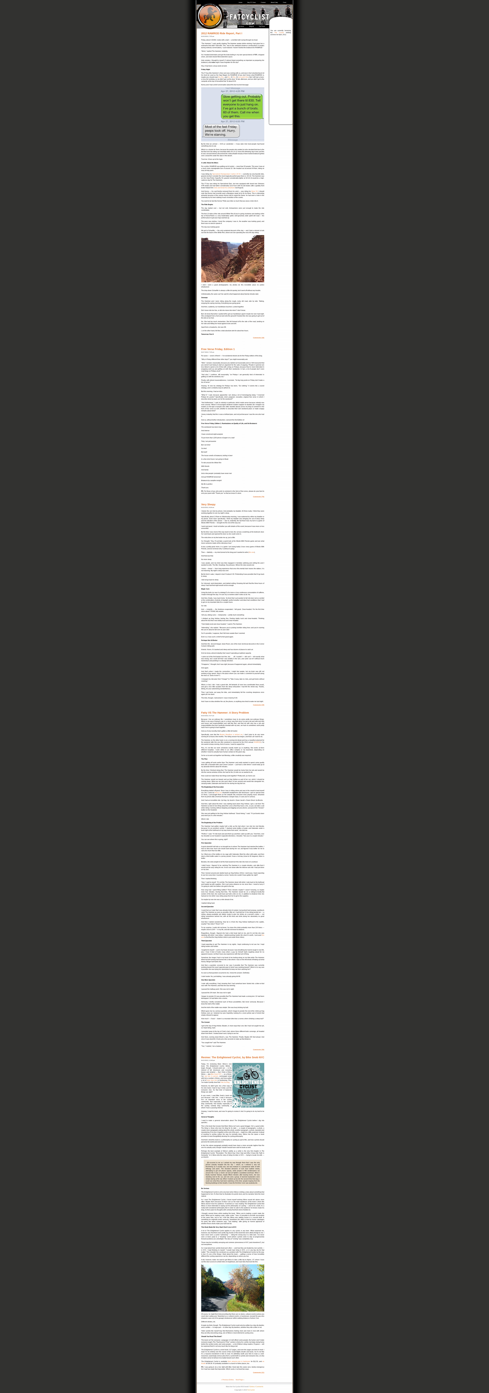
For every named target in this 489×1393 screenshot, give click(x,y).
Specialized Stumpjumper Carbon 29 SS (226, 174)
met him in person (211, 1076)
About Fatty (274, 2)
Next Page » (240, 1380)
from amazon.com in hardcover (239, 1361)
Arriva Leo (218, 792)
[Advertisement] (280, 77)
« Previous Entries (227, 1380)
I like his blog (224, 1082)
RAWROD (257, 742)
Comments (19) (258, 705)
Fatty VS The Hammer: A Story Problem (225, 712)
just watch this (243, 77)
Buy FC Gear (251, 2)
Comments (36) (258, 1050)
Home (240, 2)
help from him (212, 1080)
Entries (252, 1387)
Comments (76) (258, 497)
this (219, 77)
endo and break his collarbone (224, 188)
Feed (284, 2)
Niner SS (254, 191)
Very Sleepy (208, 504)
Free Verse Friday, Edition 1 (218, 349)
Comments (259, 1387)
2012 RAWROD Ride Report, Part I (221, 33)
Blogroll (251, 26)
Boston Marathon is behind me (231, 734)
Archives (241, 26)
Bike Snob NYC (216, 1074)
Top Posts (262, 26)
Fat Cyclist (279, 32)
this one (251, 552)
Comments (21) (258, 1373)
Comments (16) (258, 338)
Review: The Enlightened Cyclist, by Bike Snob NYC (232, 1057)
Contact (263, 2)
